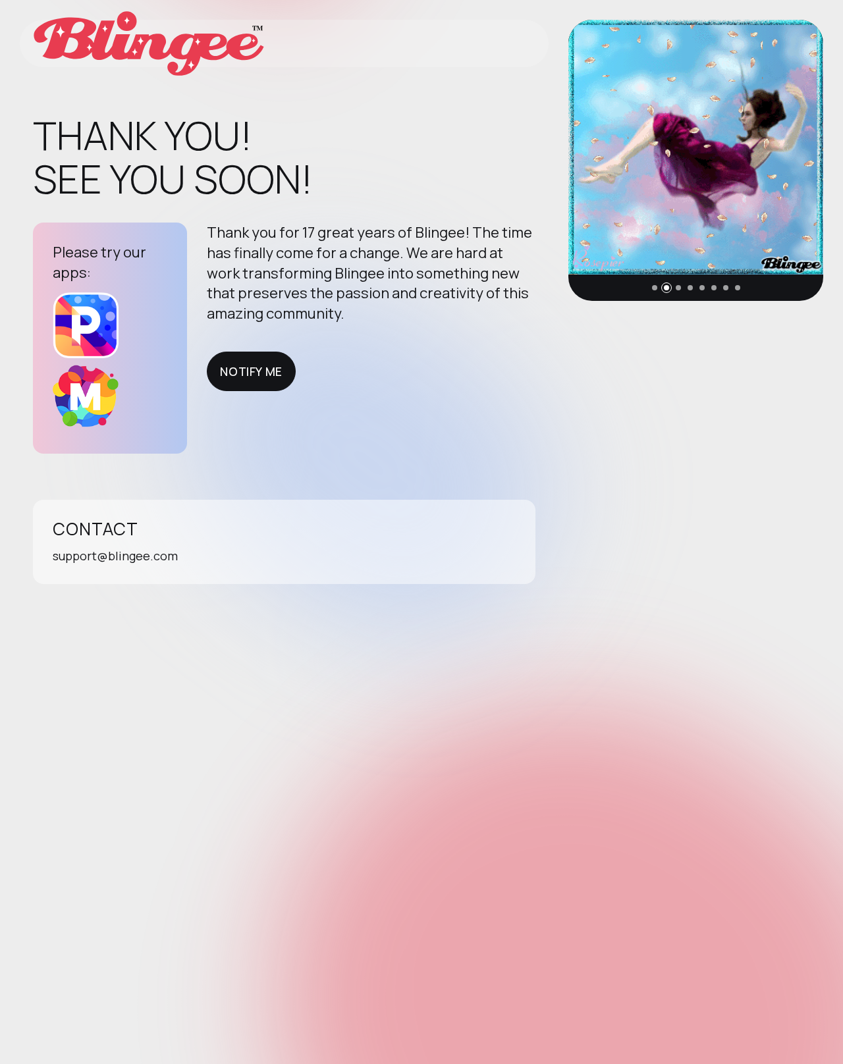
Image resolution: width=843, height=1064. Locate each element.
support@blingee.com (115, 556)
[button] (654, 287)
